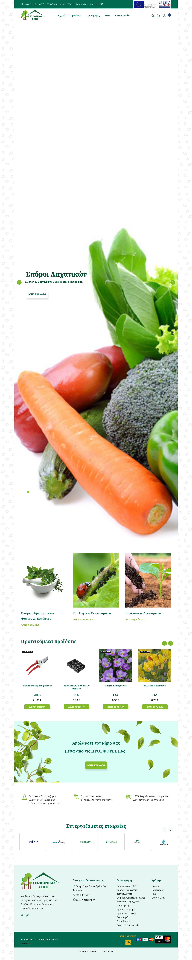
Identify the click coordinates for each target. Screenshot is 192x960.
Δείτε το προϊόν (37, 706)
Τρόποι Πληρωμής (126, 909)
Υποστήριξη (123, 905)
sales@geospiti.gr (86, 4)
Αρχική (61, 15)
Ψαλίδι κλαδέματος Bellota (37, 685)
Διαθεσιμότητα (124, 893)
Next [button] (170, 643)
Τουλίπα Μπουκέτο (155, 685)
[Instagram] (102, 4)
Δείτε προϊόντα (37, 294)
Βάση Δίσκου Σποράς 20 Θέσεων (76, 687)
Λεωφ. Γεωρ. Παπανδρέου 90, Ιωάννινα (40, 4)
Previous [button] (164, 643)
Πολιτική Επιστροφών (128, 925)
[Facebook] (97, 4)
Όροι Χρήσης (123, 921)
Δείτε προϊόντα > (31, 624)
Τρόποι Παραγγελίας (127, 889)
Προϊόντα (76, 15)
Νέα (107, 15)
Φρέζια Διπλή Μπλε (116, 685)
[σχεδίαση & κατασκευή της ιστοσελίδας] (25, 943)
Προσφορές (93, 15)
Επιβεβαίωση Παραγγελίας (131, 897)
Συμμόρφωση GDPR (127, 885)
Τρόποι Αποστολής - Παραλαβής (127, 915)
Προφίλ (155, 885)
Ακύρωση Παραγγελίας (129, 901)
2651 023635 (68, 4)
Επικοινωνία (122, 15)
